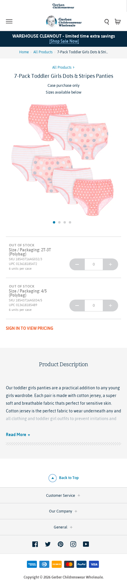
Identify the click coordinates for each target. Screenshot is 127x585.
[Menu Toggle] (20, 21)
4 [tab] (70, 222)
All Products (43, 52)
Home (24, 52)
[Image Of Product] (63, 160)
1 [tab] (54, 222)
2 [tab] (59, 222)
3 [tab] (65, 222)
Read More (16, 434)
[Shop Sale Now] (64, 41)
